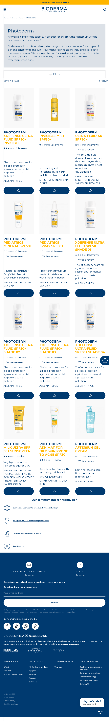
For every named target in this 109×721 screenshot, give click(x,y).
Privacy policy (9, 697)
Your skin (58, 667)
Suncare (32, 678)
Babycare (33, 682)
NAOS (6, 667)
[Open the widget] (104, 360)
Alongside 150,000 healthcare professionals (31, 521)
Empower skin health (89, 680)
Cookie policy (9, 701)
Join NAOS (84, 684)
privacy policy (70, 612)
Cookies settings (11, 704)
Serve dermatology (88, 677)
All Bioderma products (38, 667)
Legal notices (9, 694)
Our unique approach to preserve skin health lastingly (35, 508)
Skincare (32, 674)
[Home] (54, 9)
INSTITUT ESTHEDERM (13, 674)
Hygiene (32, 671)
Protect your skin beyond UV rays (54, 2)
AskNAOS (8, 671)
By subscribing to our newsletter (21, 587)
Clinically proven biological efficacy (27, 533)
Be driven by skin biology (90, 673)
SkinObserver (18, 546)
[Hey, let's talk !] (100, 712)
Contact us (29, 575)
